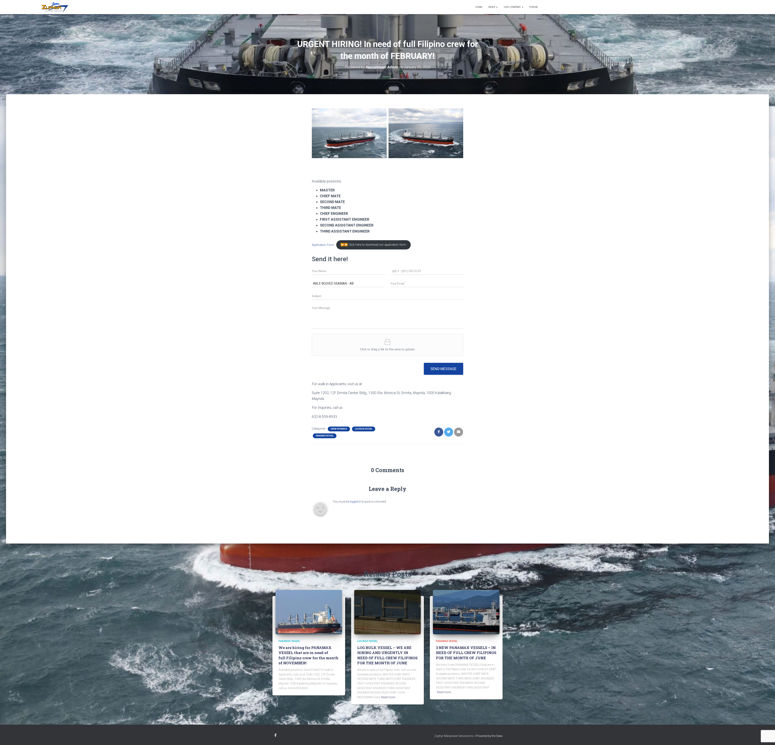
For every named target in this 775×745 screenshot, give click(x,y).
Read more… (389, 697)
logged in (355, 501)
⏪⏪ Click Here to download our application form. (373, 244)
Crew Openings (339, 429)
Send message (443, 369)
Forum (533, 7)
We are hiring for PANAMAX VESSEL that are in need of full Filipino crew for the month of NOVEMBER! (308, 655)
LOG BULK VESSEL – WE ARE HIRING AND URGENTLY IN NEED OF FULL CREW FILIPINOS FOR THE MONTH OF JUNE (387, 655)
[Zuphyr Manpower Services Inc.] (55, 7)
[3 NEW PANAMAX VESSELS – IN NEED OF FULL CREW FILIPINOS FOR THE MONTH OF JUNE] (466, 612)
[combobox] (395, 271)
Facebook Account (275, 735)
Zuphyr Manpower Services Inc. (454, 736)
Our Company (512, 7)
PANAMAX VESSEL (325, 436)
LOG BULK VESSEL (363, 429)
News (492, 7)
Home (478, 7)
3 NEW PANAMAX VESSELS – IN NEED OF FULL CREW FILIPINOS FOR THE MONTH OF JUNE (466, 652)
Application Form (323, 244)
